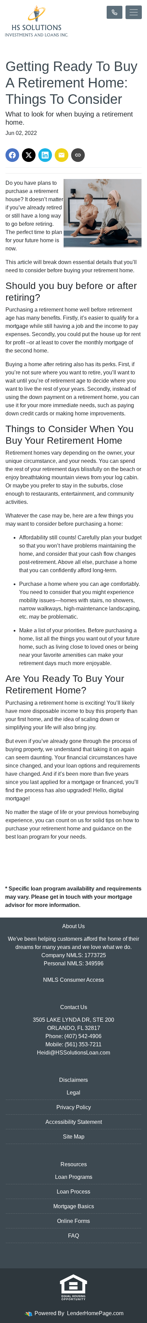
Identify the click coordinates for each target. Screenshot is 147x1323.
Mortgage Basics (73, 1206)
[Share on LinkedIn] (45, 155)
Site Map (73, 1137)
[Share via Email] (61, 155)
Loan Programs (73, 1177)
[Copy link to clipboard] (78, 155)
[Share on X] (29, 155)
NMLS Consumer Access (73, 980)
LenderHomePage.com (95, 1313)
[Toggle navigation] (133, 12)
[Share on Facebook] (12, 155)
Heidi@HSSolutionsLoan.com (73, 1053)
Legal (73, 1092)
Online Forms (73, 1221)
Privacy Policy (73, 1107)
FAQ (73, 1236)
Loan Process (73, 1192)
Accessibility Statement (73, 1122)
